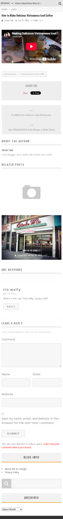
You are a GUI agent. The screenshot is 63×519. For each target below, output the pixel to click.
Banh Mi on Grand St (31, 250)
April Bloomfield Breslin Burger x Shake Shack (32, 129)
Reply (11, 306)
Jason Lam (9, 20)
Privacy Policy (12, 472)
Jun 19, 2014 (9, 293)
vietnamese (10, 74)
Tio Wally (25, 207)
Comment (8, 339)
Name (6, 374)
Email (36, 374)
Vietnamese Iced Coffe (33, 74)
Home (4, 9)
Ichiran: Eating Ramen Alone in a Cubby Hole (32, 3)
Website (7, 394)
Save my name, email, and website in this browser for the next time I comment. (30, 420)
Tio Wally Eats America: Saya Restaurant (31, 115)
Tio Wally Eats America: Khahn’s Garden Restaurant (31, 202)
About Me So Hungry (16, 468)
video (35, 20)
